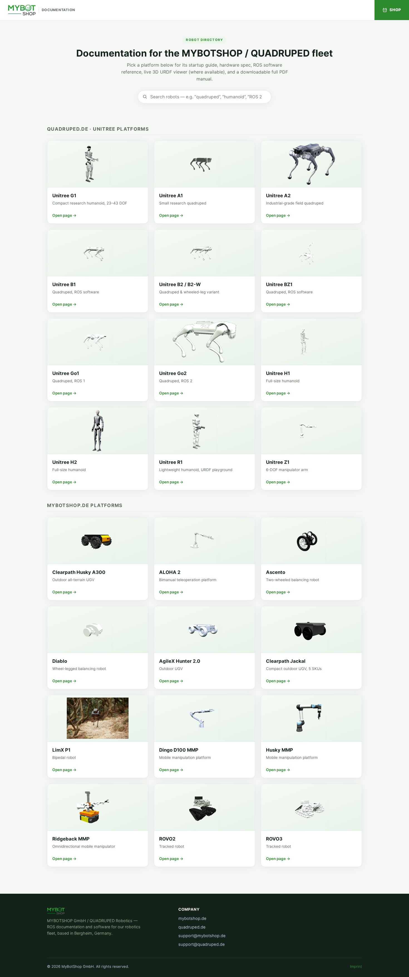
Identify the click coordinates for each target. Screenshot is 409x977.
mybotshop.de (192, 918)
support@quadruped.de (201, 944)
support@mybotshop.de (202, 935)
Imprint (356, 966)
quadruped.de (192, 927)
